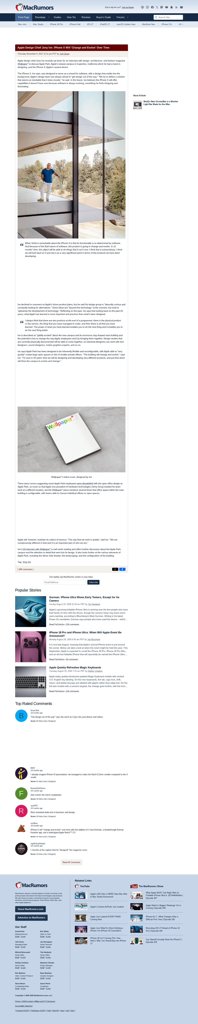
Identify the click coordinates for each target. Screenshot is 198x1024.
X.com (23, 936)
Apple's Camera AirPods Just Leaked (107, 907)
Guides (57, 17)
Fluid (49, 1010)
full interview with (37, 549)
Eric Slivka (44, 931)
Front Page (23, 17)
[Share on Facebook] (122, 569)
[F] (21, 799)
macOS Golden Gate (126, 24)
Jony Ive (27, 562)
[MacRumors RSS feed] (176, 7)
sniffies (34, 823)
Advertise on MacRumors (31, 917)
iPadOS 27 (105, 24)
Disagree (51, 721)
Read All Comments (71, 862)
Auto (62, 1010)
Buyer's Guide (103, 17)
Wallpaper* (23, 64)
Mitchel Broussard (22, 952)
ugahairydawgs (38, 843)
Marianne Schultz (47, 963)
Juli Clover (64, 54)
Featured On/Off (22, 1010)
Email (17, 936)
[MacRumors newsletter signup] (181, 7)
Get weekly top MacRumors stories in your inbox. (71, 577)
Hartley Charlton (95, 671)
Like (45, 721)
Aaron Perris (45, 983)
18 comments (72, 659)
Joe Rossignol (93, 639)
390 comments (25, 569)
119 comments (72, 691)
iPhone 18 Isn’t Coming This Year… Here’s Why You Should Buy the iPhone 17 (108, 941)
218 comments (72, 624)
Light (67, 1010)
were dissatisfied (85, 483)
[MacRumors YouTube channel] (166, 7)
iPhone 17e (167, 24)
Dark (72, 1010)
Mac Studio (38, 24)
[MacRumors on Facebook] (152, 7)
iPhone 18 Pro (56, 24)
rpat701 (34, 806)
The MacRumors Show (151, 886)
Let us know (128, 7)
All (181, 24)
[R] (21, 816)
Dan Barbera (20, 973)
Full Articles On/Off (38, 1010)
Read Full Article (56, 624)
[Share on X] (115, 569)
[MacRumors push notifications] (171, 7)
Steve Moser (20, 983)
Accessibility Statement (23, 1006)
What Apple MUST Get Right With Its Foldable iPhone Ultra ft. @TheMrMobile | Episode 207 (164, 895)
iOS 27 (90, 24)
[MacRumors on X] (157, 7)
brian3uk (35, 710)
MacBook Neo (148, 24)
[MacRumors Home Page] (34, 7)
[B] (21, 721)
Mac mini (22, 24)
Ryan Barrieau (46, 973)
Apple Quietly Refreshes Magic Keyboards (75, 667)
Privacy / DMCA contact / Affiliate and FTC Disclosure (35, 1001)
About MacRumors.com (30, 909)
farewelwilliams (38, 788)
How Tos (71, 17)
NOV (33, 768)
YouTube (85, 886)
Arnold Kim (19, 931)
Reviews (86, 17)
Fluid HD (55, 1010)
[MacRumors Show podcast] (142, 7)
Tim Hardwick (94, 604)
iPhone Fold (75, 24)
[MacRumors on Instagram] (147, 7)
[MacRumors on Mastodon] (161, 7)
